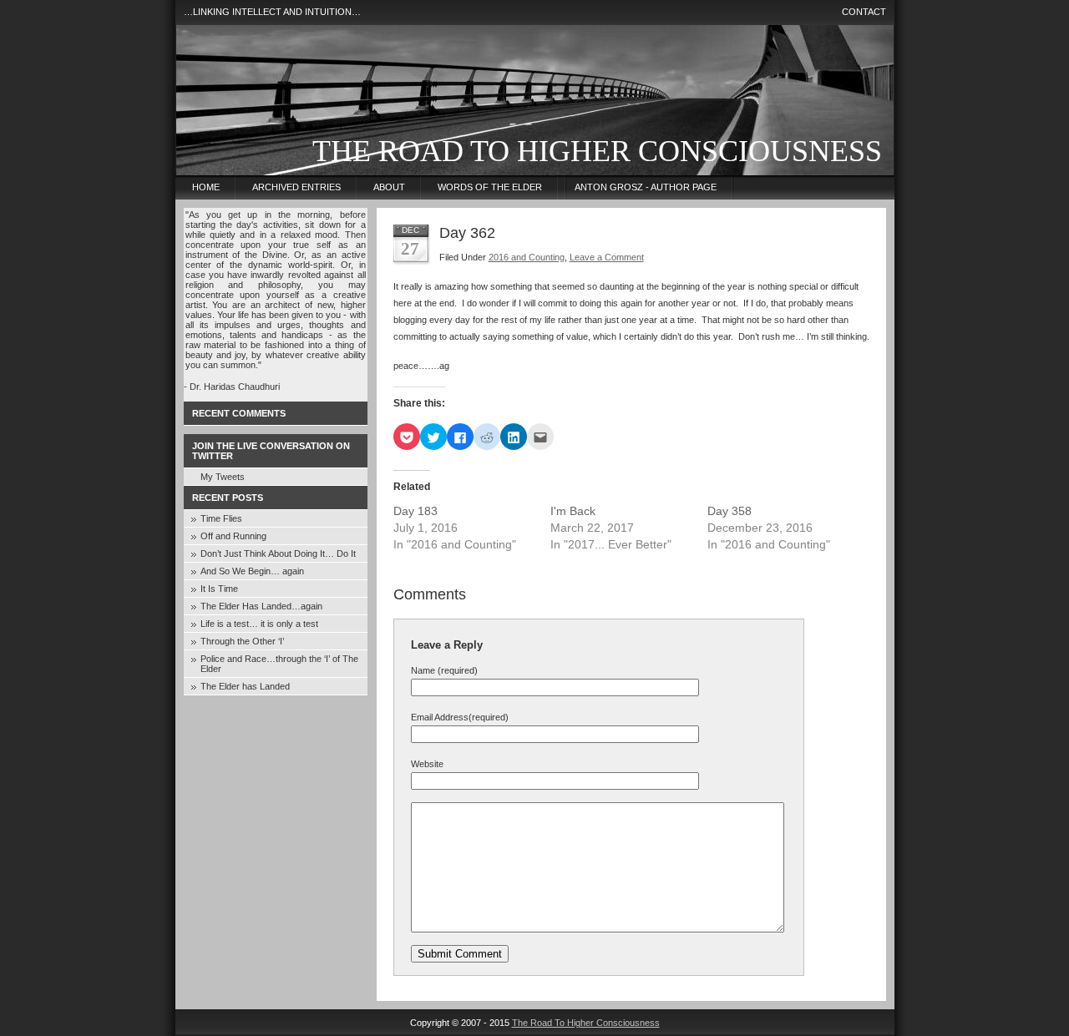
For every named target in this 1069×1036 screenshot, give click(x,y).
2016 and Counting (527, 257)
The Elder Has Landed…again (261, 606)
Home (206, 187)
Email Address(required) (460, 717)
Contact (864, 12)
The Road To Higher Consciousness (597, 151)
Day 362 (467, 233)
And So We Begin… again (252, 571)
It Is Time (219, 589)
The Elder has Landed (245, 686)
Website (427, 764)
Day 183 (415, 511)
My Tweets (222, 477)
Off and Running (233, 536)
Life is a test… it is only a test (259, 624)
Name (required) (444, 670)
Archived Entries (296, 187)
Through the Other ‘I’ (242, 641)
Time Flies (221, 518)
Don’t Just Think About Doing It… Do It (278, 553)
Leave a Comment (607, 257)
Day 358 (729, 511)
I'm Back (572, 511)
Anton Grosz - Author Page (646, 187)
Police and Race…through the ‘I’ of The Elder (279, 664)
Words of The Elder (490, 187)
